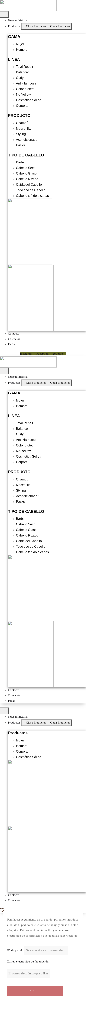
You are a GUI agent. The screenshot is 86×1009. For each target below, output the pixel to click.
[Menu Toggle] (4, 14)
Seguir (35, 991)
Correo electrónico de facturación (28, 961)
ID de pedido (15, 950)
